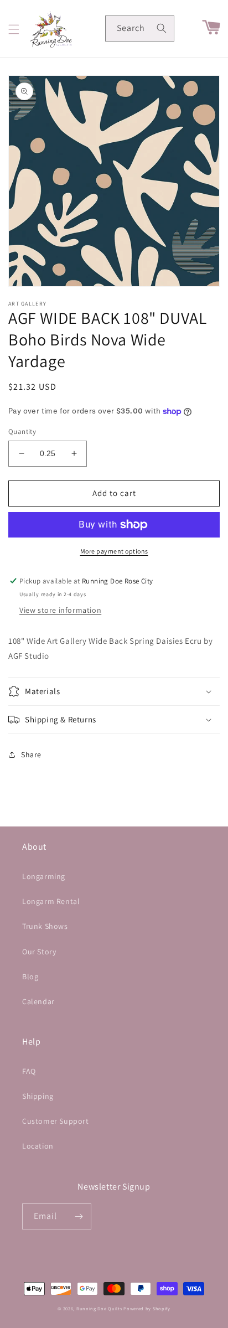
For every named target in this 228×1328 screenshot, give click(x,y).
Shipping (38, 1096)
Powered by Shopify (146, 1308)
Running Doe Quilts (99, 1308)
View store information (60, 610)
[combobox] (140, 28)
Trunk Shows (45, 926)
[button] (14, 29)
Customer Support (55, 1121)
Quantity (22, 431)
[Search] (161, 28)
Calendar (38, 1001)
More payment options (114, 551)
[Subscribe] (78, 1216)
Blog (30, 976)
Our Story (39, 952)
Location (38, 1146)
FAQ (29, 1071)
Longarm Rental (51, 901)
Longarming (43, 876)
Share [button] (31, 754)
